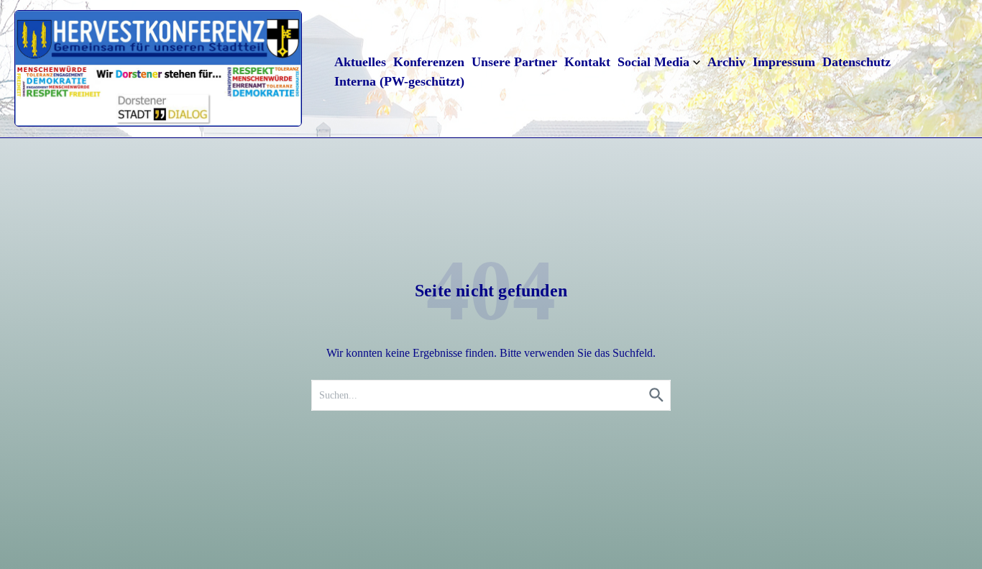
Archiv (726, 62)
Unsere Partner (514, 62)
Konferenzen (428, 62)
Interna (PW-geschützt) (399, 81)
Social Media (653, 62)
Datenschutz (856, 62)
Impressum (784, 62)
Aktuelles (360, 62)
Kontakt (587, 62)
